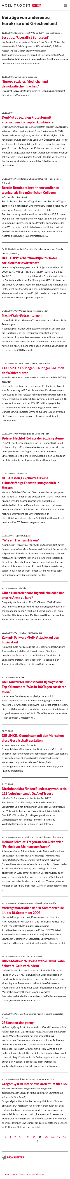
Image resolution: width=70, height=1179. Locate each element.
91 (33, 1137)
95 (58, 1137)
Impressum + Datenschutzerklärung (24, 1173)
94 (52, 1137)
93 (46, 1137)
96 (64, 1137)
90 (27, 1137)
